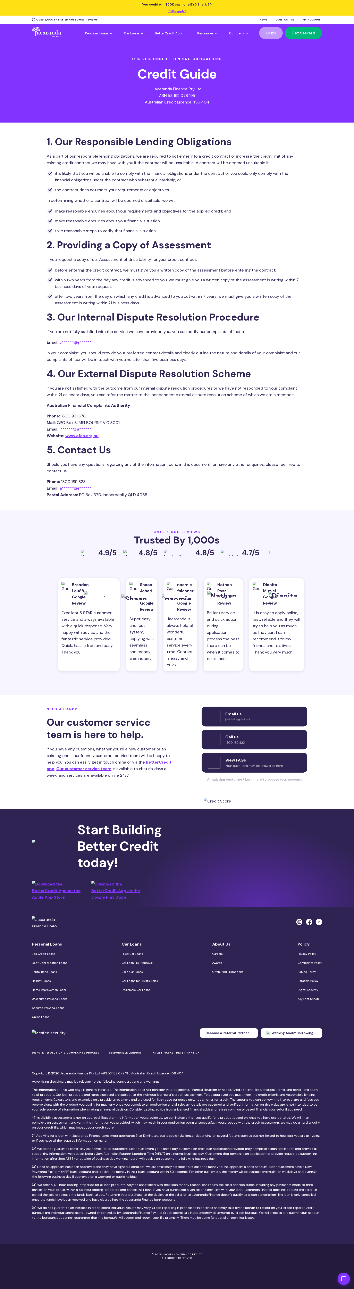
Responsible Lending (125, 1052)
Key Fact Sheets (309, 999)
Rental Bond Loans (44, 972)
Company (236, 33)
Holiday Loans (41, 981)
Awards (217, 963)
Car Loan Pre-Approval (137, 963)
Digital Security (308, 990)
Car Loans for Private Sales (140, 981)
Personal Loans (97, 33)
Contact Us (285, 19)
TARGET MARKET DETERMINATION (175, 1052)
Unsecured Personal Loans (49, 999)
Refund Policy (307, 972)
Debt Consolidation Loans (49, 963)
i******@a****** (75, 429)
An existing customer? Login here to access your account (254, 779)
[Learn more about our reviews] (269, 554)
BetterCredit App (168, 33)
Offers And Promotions (227, 972)
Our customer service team (83, 768)
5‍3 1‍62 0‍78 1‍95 (119, 1073)
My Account (312, 19)
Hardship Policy (308, 981)
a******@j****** (75, 488)
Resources (205, 33)
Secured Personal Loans (48, 1008)
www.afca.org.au (82, 435)
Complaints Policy (310, 963)
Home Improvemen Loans (49, 990)
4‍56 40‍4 (177, 1073)
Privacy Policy (307, 954)
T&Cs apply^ (177, 11)
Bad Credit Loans (43, 954)
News (264, 19)
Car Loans (132, 33)
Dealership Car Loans (136, 990)
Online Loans (40, 1017)
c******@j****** (75, 342)
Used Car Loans (132, 972)
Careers (217, 954)
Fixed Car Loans (132, 954)
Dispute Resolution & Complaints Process (65, 1052)
